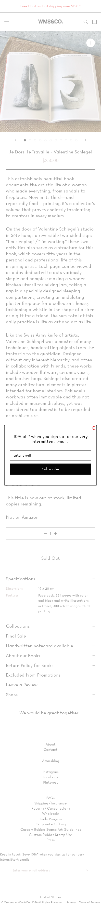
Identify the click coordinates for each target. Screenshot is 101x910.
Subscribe (50, 469)
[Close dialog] (93, 428)
